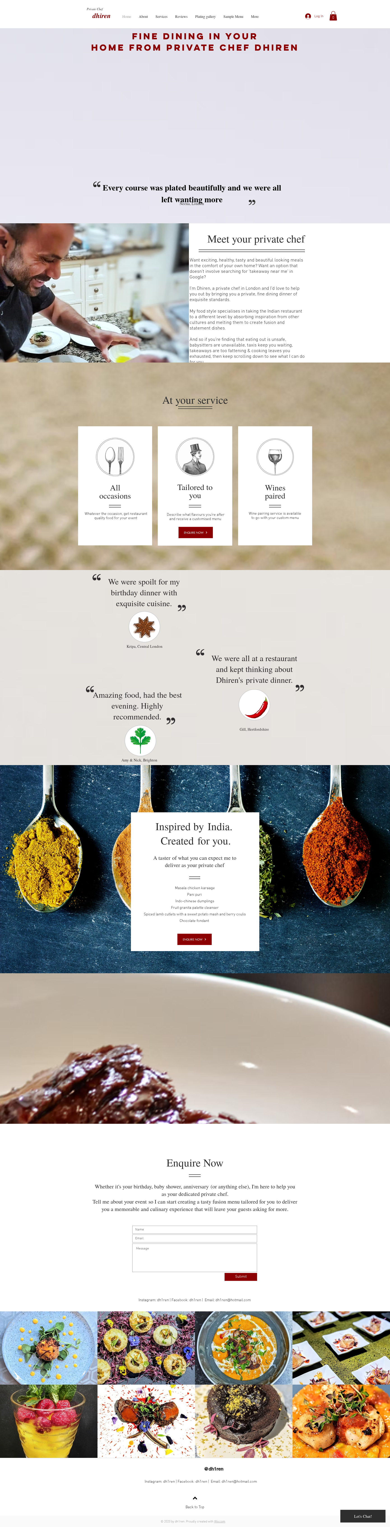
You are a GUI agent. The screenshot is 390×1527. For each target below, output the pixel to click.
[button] (333, 16)
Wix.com (219, 1522)
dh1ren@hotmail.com (233, 1300)
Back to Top (195, 1507)
